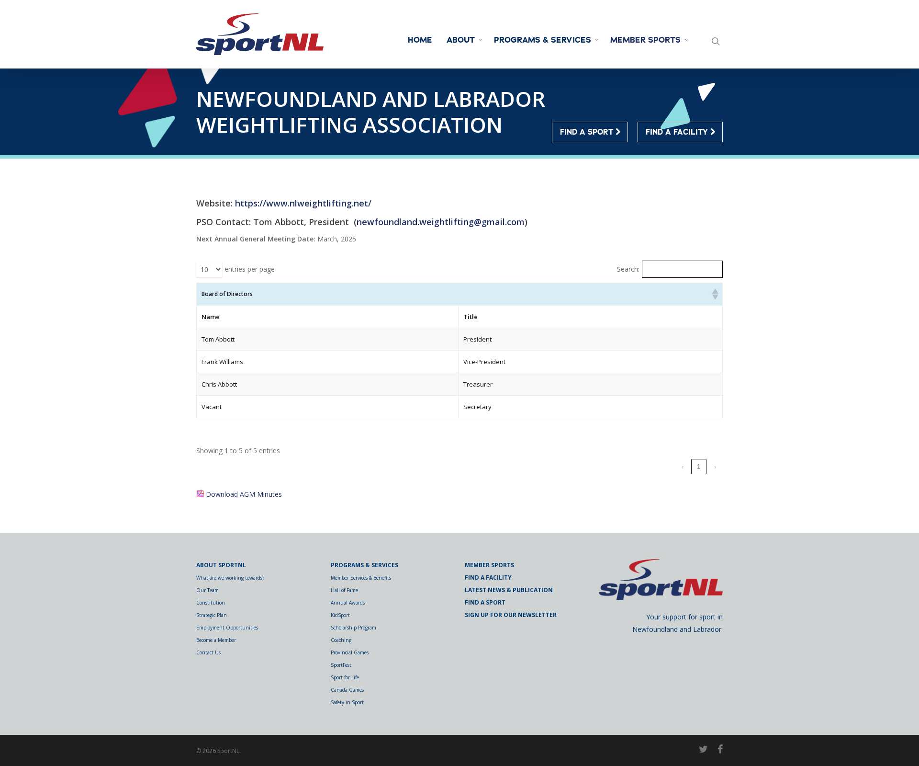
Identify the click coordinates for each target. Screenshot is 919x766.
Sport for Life (345, 677)
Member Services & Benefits (361, 577)
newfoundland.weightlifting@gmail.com (441, 222)
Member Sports (645, 40)
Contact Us (208, 652)
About (461, 40)
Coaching (341, 640)
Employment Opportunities (227, 627)
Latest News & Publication (509, 590)
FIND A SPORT (588, 132)
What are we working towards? (230, 577)
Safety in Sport (347, 702)
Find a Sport (485, 602)
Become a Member (216, 640)
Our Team (207, 590)
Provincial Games (350, 652)
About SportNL (221, 565)
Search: (628, 269)
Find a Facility (488, 577)
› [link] (715, 466)
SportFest (341, 665)
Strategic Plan (211, 615)
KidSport (340, 615)
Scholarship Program (353, 627)
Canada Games (347, 689)
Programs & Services (542, 40)
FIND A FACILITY (678, 132)
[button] (714, 294)
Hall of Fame (344, 590)
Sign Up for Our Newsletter (511, 615)
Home (420, 40)
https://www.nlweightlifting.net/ (303, 203)
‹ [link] (683, 466)
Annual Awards (348, 602)
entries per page (249, 269)
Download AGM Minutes (244, 494)
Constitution (210, 602)
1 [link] (699, 466)
